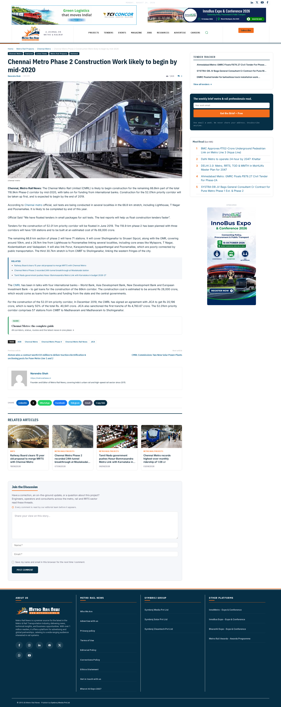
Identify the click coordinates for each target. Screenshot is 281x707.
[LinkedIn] (252, 2)
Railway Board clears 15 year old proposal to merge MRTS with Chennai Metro (50, 265)
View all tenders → (202, 84)
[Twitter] (257, 2)
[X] (59, 645)
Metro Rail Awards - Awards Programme (229, 638)
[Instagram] (29, 645)
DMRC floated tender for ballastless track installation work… (228, 77)
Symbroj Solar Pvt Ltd (156, 619)
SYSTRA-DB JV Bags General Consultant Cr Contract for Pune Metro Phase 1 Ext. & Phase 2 (235, 188)
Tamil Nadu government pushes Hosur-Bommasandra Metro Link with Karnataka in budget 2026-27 (60, 275)
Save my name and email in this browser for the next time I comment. (50, 562)
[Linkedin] (39, 645)
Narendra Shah (14, 76)
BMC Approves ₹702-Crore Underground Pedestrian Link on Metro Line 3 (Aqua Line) (233, 150)
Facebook (60, 403)
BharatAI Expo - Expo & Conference (227, 629)
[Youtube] (262, 2)
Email (87, 403)
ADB (19, 342)
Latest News (41, 54)
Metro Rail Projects (25, 49)
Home (10, 49)
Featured (29, 54)
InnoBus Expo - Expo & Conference (227, 619)
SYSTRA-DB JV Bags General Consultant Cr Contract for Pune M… (231, 71)
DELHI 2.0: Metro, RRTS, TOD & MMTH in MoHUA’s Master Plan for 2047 (232, 167)
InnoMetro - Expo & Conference (225, 609)
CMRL (16, 285)
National (74, 54)
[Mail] (49, 645)
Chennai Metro (44, 49)
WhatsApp (45, 403)
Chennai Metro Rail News (76, 342)
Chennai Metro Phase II (51, 342)
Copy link (100, 403)
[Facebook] (267, 2)
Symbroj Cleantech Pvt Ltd (159, 629)
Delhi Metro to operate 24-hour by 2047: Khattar (231, 159)
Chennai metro (33, 205)
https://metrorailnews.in (40, 378)
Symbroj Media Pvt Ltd (156, 609)
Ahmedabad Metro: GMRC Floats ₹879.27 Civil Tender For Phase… (231, 64)
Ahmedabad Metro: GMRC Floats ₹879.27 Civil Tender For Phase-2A (234, 178)
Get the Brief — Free (231, 113)
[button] (206, 32)
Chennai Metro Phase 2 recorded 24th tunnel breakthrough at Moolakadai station (51, 270)
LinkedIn (23, 403)
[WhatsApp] (19, 655)
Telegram (75, 403)
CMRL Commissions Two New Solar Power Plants (157, 354)
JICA (93, 342)
